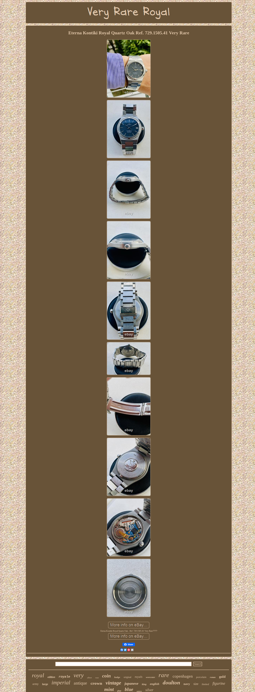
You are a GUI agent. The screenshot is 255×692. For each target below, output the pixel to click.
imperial (61, 682)
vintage (113, 683)
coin (106, 675)
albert (89, 678)
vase (97, 678)
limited (205, 684)
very (79, 675)
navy (187, 684)
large (45, 684)
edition (51, 677)
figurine (218, 683)
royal (38, 675)
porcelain (201, 677)
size (195, 684)
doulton (171, 683)
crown (96, 683)
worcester (150, 677)
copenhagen (183, 676)
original (127, 677)
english (154, 684)
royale (64, 677)
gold (222, 676)
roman (213, 677)
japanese (131, 683)
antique (80, 683)
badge (117, 677)
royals (138, 676)
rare (164, 675)
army (35, 684)
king (144, 684)
